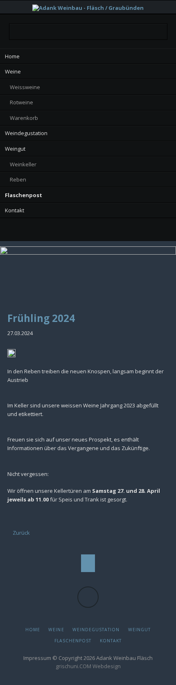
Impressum (37, 658)
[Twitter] (55, 231)
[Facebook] (104, 231)
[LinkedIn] (71, 231)
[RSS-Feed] (121, 231)
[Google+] (87, 231)
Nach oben (88, 563)
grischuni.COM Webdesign (88, 666)
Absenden (158, 32)
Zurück (21, 532)
